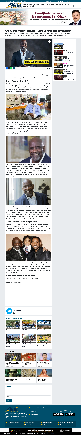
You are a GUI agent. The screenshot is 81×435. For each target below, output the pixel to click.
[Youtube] (65, 411)
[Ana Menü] (73, 6)
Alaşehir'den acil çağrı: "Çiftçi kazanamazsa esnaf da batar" (68, 66)
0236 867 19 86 (34, 411)
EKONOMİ (47, 4)
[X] (61, 411)
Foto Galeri (24, 1)
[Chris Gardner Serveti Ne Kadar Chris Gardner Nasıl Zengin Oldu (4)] (28, 191)
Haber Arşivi (62, 424)
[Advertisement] (29, 295)
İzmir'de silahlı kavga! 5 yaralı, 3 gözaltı (69, 78)
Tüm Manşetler (28, 424)
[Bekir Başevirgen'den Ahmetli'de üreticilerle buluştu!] (13, 338)
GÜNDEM (36, 4)
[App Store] (56, 431)
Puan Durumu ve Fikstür (12, 424)
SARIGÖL (25, 4)
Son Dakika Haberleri (46, 424)
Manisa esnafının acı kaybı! (68, 53)
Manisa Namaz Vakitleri (47, 422)
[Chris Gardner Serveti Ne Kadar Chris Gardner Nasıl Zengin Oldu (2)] (28, 149)
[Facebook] (59, 411)
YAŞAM (7, 28)
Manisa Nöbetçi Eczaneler (13, 422)
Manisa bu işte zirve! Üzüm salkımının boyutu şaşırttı (68, 72)
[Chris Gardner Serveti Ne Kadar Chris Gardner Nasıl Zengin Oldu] (28, 247)
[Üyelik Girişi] (75, 1)
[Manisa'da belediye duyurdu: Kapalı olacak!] (44, 324)
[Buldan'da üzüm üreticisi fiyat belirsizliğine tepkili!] (44, 338)
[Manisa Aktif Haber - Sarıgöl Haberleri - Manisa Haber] (14, 5)
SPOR (52, 4)
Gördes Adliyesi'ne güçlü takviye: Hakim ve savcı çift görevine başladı (68, 59)
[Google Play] (24, 431)
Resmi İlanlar (16, 1)
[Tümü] (74, 41)
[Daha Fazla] (14, 68)
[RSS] (70, 411)
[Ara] (73, 4)
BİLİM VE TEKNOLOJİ (28, 6)
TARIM (56, 4)
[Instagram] (63, 411)
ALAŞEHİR (66, 63)
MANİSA (31, 4)
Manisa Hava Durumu (29, 422)
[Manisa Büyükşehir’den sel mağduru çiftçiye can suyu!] (13, 324)
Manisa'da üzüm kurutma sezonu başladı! (69, 47)
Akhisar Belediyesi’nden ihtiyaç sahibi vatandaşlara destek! (28, 345)
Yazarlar (9, 1)
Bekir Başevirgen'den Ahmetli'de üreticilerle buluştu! (11, 345)
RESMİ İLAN (67, 4)
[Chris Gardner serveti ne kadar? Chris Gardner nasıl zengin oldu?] (28, 53)
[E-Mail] (14, 313)
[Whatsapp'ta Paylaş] (11, 68)
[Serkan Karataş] (9, 311)
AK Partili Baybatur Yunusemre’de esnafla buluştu (27, 331)
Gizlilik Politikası (50, 433)
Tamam (74, 433)
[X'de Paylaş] (9, 68)
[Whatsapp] (68, 411)
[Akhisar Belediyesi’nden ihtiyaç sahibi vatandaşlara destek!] (29, 338)
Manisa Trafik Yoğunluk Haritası (66, 422)
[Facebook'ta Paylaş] (7, 68)
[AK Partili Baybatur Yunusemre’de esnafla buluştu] (29, 324)
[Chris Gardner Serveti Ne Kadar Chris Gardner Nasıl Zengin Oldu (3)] (28, 107)
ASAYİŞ (42, 4)
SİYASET (61, 4)
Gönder (9, 400)
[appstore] (58, 414)
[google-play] (70, 414)
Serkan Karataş (17, 310)
